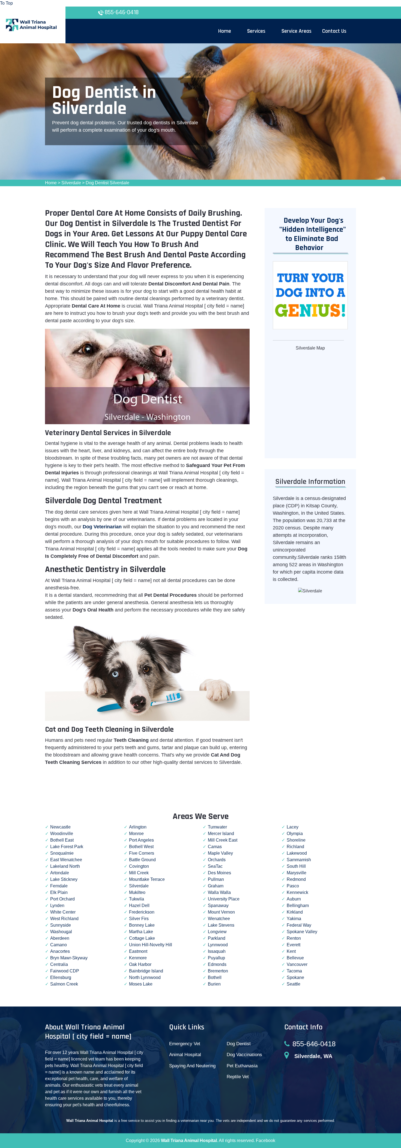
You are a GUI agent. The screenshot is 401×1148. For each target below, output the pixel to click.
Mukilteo (137, 892)
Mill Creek (139, 872)
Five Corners (141, 853)
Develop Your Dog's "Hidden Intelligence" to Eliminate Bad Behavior (310, 234)
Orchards (217, 859)
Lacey (292, 827)
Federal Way (299, 925)
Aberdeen (59, 938)
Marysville (296, 872)
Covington (139, 866)
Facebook (265, 1140)
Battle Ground (142, 859)
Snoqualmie (62, 853)
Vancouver (297, 964)
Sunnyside (60, 925)
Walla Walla (219, 892)
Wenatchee (219, 918)
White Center (63, 912)
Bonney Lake (142, 925)
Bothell (215, 977)
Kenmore (138, 958)
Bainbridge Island (146, 971)
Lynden (57, 905)
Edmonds (217, 964)
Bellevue (295, 958)
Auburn (294, 899)
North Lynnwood (145, 977)
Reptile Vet (238, 1076)
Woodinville (61, 833)
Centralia (59, 964)
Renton (294, 938)
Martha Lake (141, 931)
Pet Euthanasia (242, 1065)
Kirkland (295, 912)
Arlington (137, 827)
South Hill (296, 866)
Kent (291, 951)
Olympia (295, 833)
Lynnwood (218, 944)
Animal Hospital (185, 1054)
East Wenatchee (66, 859)
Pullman (216, 879)
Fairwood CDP (64, 971)
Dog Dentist (239, 1043)
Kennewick (297, 892)
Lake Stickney (63, 879)
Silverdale (71, 182)
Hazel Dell (139, 905)
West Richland (64, 918)
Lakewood (297, 853)
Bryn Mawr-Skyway (69, 958)
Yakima (294, 918)
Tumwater (217, 827)
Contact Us (334, 31)
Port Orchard (62, 899)
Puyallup (216, 958)
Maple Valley (220, 853)
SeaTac (215, 866)
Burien (214, 984)
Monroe (136, 833)
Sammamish (299, 859)
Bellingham (298, 905)
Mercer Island (221, 833)
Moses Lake (140, 984)
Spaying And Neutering (192, 1065)
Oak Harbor (140, 964)
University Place (224, 899)
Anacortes (60, 951)
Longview (217, 931)
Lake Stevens (221, 925)
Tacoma (294, 971)
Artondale (59, 872)
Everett (293, 944)
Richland (295, 846)
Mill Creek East (222, 840)
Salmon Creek (64, 984)
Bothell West (141, 846)
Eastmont (138, 951)
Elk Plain (59, 892)
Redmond (296, 879)
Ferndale (59, 886)
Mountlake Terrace (147, 879)
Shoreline (296, 840)
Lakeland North (65, 866)
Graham (215, 886)
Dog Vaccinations (244, 1054)
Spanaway (218, 905)
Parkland (216, 938)
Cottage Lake (142, 938)
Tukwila (136, 899)
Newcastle (60, 827)
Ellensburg (60, 977)
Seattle (293, 984)
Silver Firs (139, 918)
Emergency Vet (184, 1043)
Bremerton (218, 971)
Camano (58, 944)
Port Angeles (141, 840)
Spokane (295, 977)
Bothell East (62, 840)
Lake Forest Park (66, 846)
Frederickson (141, 912)
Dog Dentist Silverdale (107, 182)
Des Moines (219, 872)
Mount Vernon (221, 912)
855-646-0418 (122, 12)
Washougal (61, 931)
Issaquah (217, 951)
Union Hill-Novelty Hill (150, 944)
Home (51, 182)
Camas (215, 846)
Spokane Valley (302, 931)
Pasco (293, 886)
